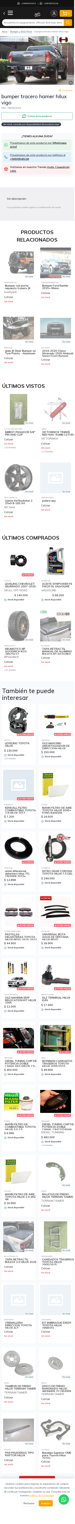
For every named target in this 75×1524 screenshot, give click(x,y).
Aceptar (46, 1503)
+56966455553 (28, 3)
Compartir (67, 90)
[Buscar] (68, 22)
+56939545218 (51, 3)
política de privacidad (41, 1495)
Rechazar (29, 1503)
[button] (37, 60)
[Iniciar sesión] (54, 13)
